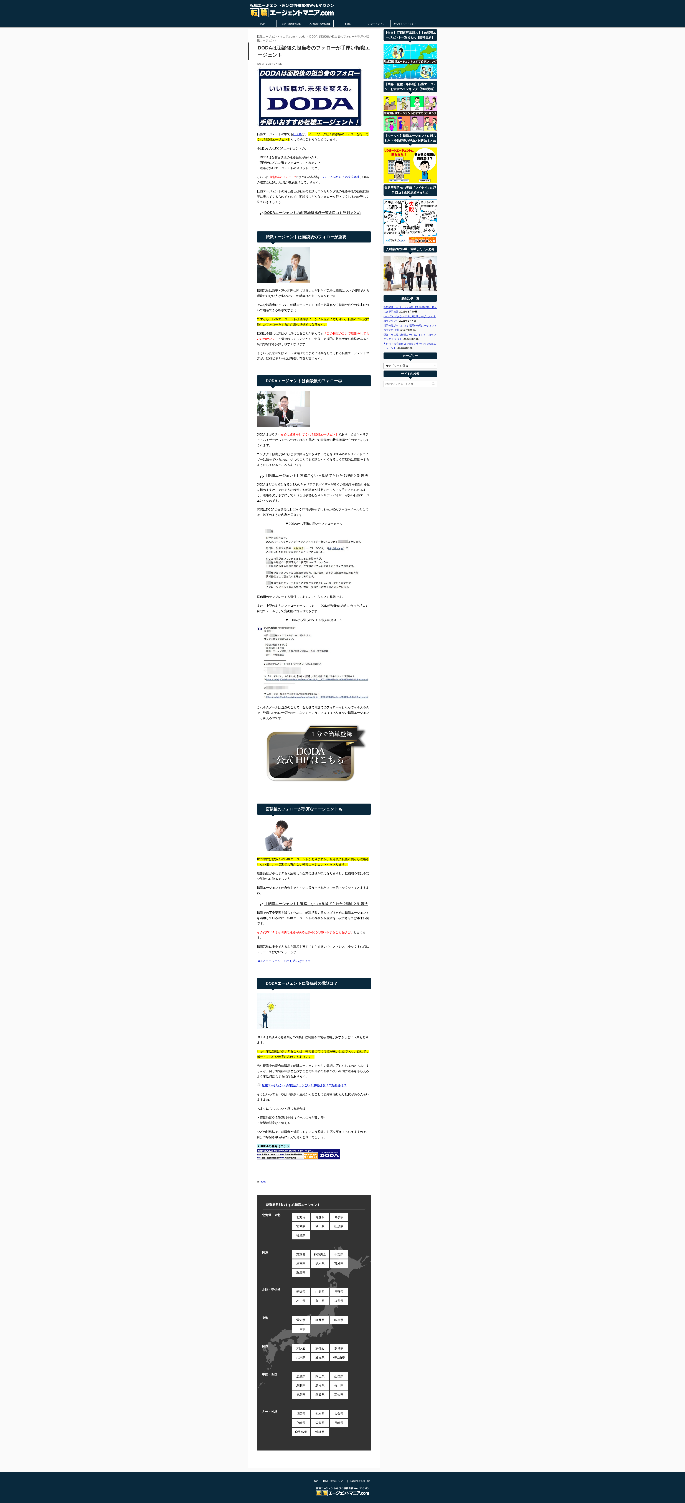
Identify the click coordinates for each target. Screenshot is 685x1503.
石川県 (300, 1301)
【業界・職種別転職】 (290, 23)
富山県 (319, 1301)
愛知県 (300, 1320)
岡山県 (319, 1376)
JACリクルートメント (405, 23)
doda (348, 23)
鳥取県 (300, 1385)
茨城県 (338, 1263)
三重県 (300, 1329)
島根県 (319, 1385)
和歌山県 (339, 1357)
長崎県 (338, 1423)
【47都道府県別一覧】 (360, 1481)
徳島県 (300, 1394)
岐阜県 (338, 1320)
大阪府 (300, 1348)
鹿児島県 (301, 1432)
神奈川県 (320, 1254)
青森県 (319, 1217)
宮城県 (300, 1226)
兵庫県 (300, 1357)
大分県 (338, 1414)
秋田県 (319, 1226)
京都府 (319, 1348)
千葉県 (338, 1254)
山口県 (338, 1376)
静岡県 (319, 1320)
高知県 (338, 1394)
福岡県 (300, 1414)
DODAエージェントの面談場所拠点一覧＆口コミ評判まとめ (312, 213)
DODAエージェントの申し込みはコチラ (284, 961)
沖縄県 (319, 1432)
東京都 (300, 1254)
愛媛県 (319, 1394)
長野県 (338, 1292)
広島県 (300, 1376)
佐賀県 (319, 1423)
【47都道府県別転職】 (319, 23)
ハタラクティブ (376, 23)
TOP (262, 23)
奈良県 (338, 1348)
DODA (297, 134)
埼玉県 (300, 1263)
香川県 (338, 1385)
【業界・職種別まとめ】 (334, 1481)
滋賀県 (319, 1357)
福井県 (338, 1301)
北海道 (300, 1217)
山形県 (338, 1226)
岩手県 (338, 1217)
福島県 (300, 1235)
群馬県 (300, 1272)
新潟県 (300, 1292)
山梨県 (319, 1292)
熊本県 (319, 1414)
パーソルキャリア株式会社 (341, 177)
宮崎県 (300, 1423)
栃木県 (319, 1263)
